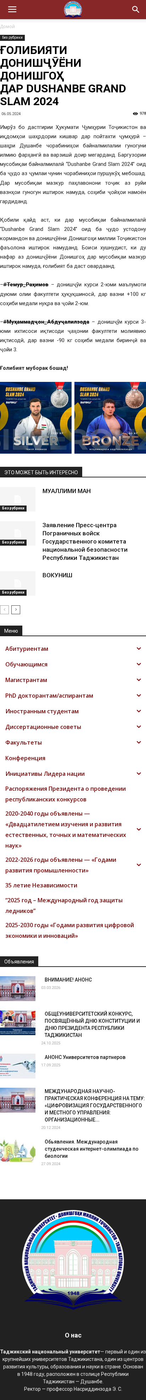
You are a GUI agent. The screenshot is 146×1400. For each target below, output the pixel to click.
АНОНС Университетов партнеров (85, 1057)
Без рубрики (12, 37)
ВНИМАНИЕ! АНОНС (68, 980)
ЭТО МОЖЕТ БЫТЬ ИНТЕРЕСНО (41, 472)
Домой (7, 26)
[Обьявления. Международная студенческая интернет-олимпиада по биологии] (17, 1150)
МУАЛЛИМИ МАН (67, 490)
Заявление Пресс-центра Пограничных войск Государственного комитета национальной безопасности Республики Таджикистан (85, 541)
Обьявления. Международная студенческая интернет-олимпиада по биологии (92, 1149)
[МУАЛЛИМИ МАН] (17, 499)
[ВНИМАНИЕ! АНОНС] (17, 988)
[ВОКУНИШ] (17, 583)
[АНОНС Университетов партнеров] (17, 1066)
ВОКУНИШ (57, 575)
